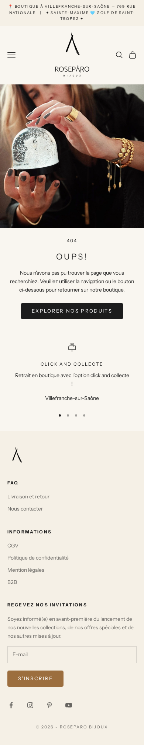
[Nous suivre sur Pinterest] (49, 705)
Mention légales (25, 570)
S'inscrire (35, 678)
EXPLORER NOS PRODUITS (72, 311)
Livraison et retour (28, 496)
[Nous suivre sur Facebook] (11, 705)
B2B (12, 582)
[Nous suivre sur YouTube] (68, 705)
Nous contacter (25, 508)
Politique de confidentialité (38, 557)
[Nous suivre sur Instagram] (30, 705)
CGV (12, 545)
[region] (72, 373)
